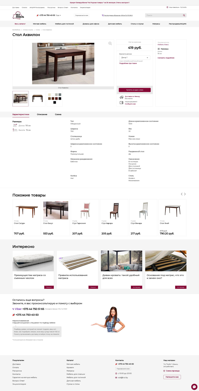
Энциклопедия (85, 7)
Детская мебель (74, 381)
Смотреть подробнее (166, 58)
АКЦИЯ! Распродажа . (37, 7)
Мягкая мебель (73, 364)
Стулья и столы (73, 384)
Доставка (15, 7)
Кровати (70, 368)
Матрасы (70, 371)
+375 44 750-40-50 (47, 15)
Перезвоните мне (81, 15)
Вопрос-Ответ (63, 7)
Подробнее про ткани (128, 63)
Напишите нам (172, 377)
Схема (58, 114)
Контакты (74, 7)
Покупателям (18, 360)
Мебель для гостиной (76, 377)
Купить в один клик (134, 90)
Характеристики (20, 114)
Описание (42, 114)
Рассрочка (51, 7)
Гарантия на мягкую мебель (24, 377)
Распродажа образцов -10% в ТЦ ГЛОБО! (118, 15)
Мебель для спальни (76, 374)
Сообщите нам (130, 104)
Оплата (24, 7)
